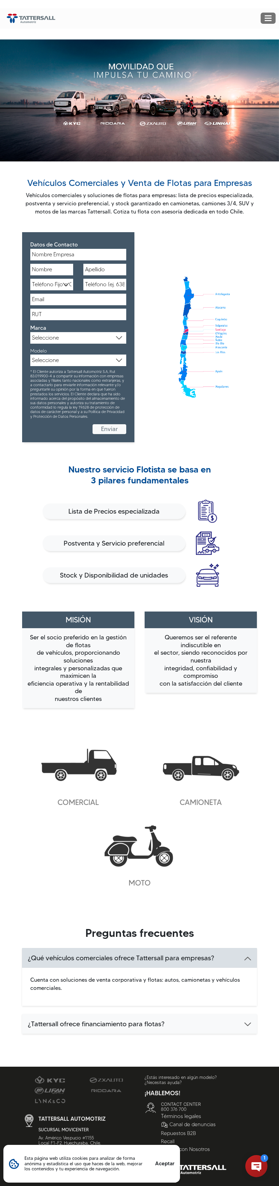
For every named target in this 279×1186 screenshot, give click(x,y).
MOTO (140, 883)
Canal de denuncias (192, 1124)
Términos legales (181, 1116)
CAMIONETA (201, 802)
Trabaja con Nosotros (185, 1149)
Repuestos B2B (178, 1133)
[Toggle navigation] (268, 18)
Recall (168, 1141)
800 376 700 (173, 1109)
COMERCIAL (78, 802)
